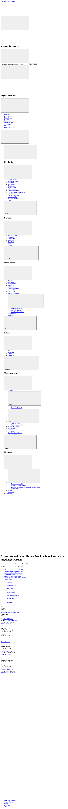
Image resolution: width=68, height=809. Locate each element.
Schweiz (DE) (8, 124)
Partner (10, 245)
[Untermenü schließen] (18, 172)
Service (7, 214)
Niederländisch (8, 122)
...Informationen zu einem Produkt (13, 570)
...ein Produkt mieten (10, 579)
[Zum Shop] (14, 508)
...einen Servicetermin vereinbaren (13, 573)
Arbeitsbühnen (12, 307)
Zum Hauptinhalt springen (8, 1)
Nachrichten (11, 428)
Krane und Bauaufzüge (17, 484)
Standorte (11, 404)
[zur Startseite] (14, 797)
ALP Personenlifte (13, 198)
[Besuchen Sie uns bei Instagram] (14, 522)
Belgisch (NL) (8, 118)
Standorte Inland (16, 406)
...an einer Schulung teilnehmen (13, 574)
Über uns (10, 390)
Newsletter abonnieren (10, 800)
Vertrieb (10, 482)
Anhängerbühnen (16, 310)
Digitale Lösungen (13, 179)
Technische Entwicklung (15, 433)
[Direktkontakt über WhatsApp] (40, 549)
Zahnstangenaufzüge (13, 190)
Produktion (11, 431)
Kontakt (7, 448)
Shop (9, 200)
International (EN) (9, 127)
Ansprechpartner (12, 235)
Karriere (7, 329)
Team (10, 421)
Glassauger (11, 315)
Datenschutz (7, 803)
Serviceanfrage (12, 238)
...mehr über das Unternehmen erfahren (15, 577)
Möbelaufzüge (12, 189)
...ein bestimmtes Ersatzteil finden (13, 571)
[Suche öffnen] (15, 23)
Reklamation (11, 240)
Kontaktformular (5, 642)
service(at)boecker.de (6, 654)
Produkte (7, 158)
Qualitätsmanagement (14, 434)
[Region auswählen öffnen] (15, 72)
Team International (16, 425)
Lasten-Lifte (11, 291)
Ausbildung (11, 352)
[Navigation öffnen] (15, 137)
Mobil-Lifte (14, 488)
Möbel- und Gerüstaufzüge (18, 485)
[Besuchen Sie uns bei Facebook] (40, 508)
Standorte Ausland (16, 408)
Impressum (7, 805)
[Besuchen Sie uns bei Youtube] (14, 549)
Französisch (7, 119)
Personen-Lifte (12, 290)
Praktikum (11, 355)
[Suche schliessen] (15, 56)
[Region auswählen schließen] (15, 106)
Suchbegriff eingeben (7, 64)
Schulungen (11, 237)
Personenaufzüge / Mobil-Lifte (16, 192)
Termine (10, 429)
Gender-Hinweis (9, 802)
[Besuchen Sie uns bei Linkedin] (40, 522)
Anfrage (10, 280)
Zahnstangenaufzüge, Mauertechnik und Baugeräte (25, 487)
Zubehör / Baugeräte (13, 195)
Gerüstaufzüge (12, 187)
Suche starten (33, 64)
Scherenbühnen (12, 313)
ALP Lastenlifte (12, 197)
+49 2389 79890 (8, 619)
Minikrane (11, 193)
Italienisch (7, 121)
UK (5, 125)
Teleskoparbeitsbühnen (17, 312)
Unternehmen (8, 369)
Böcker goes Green (13, 426)
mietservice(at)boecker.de (8, 672)
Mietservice (8, 259)
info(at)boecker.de (6, 623)
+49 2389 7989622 (8, 669)
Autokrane (11, 182)
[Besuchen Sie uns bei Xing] (40, 535)
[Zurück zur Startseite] (14, 15)
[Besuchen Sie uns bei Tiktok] (14, 535)
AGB (5, 807)
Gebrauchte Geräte (13, 181)
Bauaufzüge (11, 186)
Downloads (11, 242)
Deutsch (6, 114)
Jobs (9, 350)
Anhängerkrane (12, 184)
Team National (15, 423)
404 (5, 552)
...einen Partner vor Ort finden (12, 576)
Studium (10, 353)
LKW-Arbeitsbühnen (17, 308)
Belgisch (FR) (8, 116)
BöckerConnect (8, 493)
